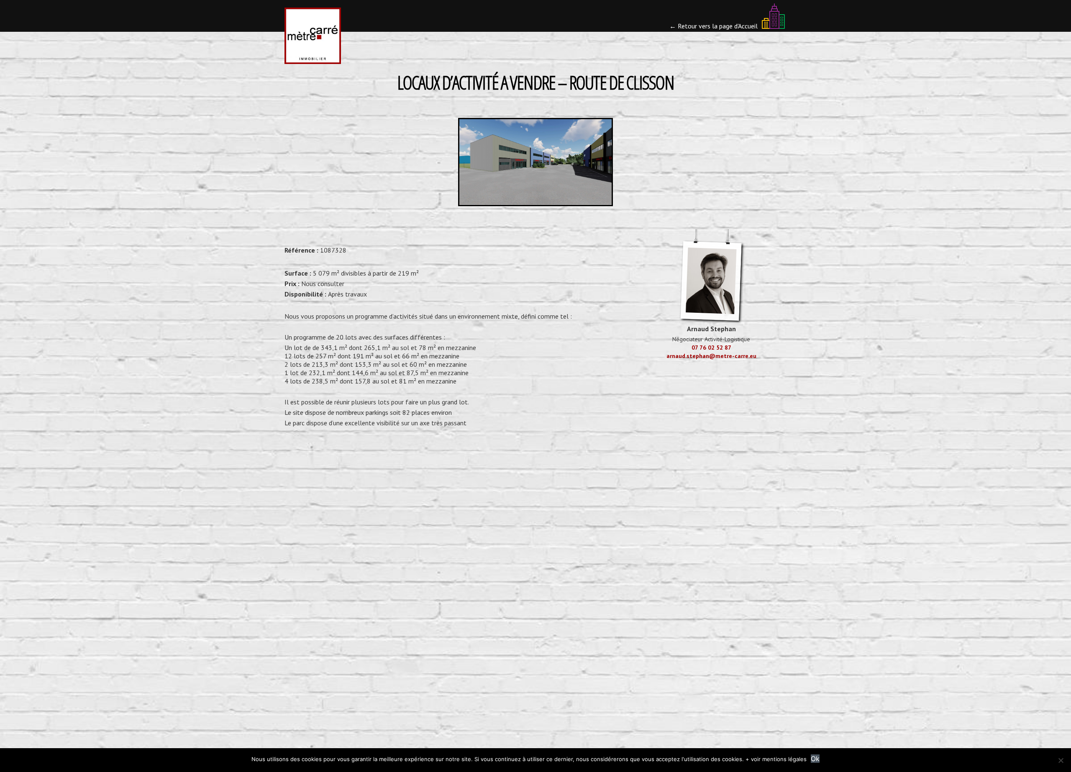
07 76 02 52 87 (711, 347)
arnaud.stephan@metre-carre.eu (711, 356)
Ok (815, 758)
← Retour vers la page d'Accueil (714, 25)
